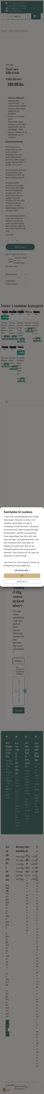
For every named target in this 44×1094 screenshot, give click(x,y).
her (28, 565)
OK (22, 575)
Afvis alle (22, 581)
